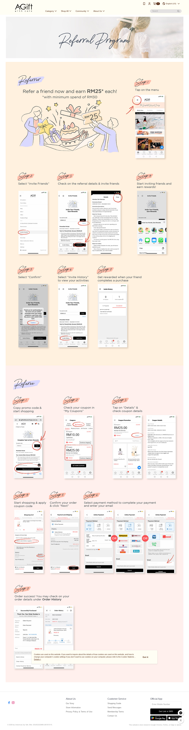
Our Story (70, 703)
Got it (145, 657)
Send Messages (114, 707)
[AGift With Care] (23, 8)
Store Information (73, 707)
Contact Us (112, 716)
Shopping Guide (114, 703)
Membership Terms (115, 712)
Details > (37, 659)
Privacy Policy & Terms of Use (79, 712)
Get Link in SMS (166, 711)
